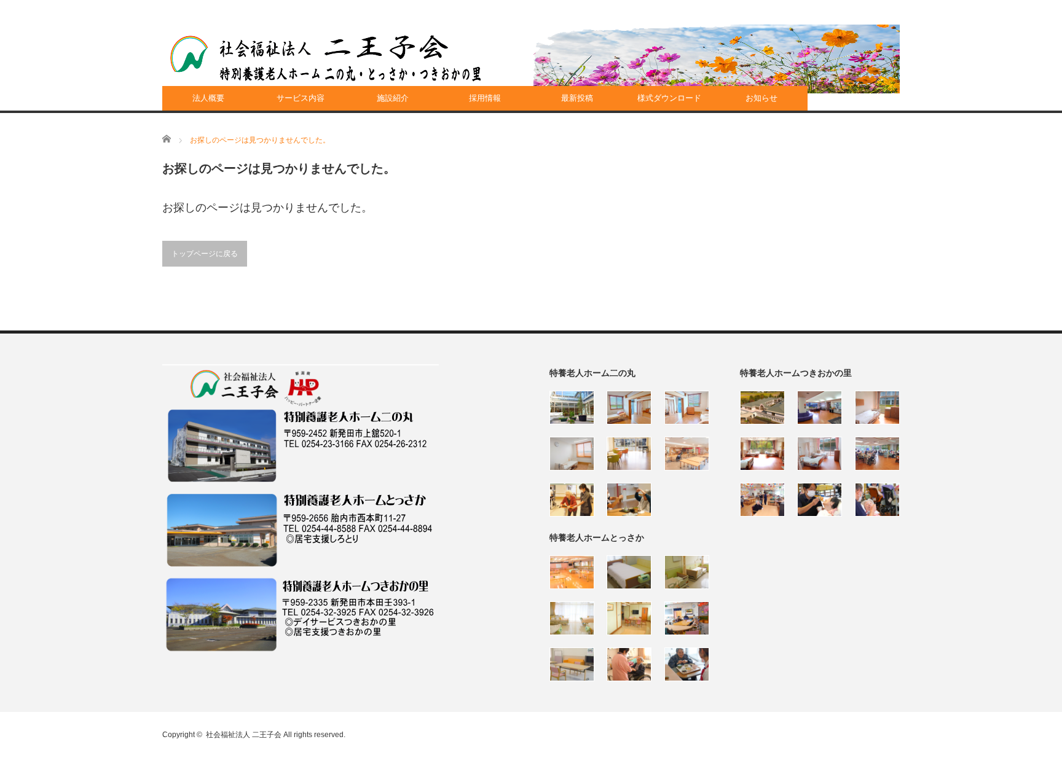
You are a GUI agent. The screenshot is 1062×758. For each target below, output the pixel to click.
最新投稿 (577, 98)
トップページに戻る (204, 253)
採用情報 (485, 98)
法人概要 (208, 98)
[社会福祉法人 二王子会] (325, 58)
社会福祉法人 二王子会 (243, 734)
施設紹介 (393, 98)
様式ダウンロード (669, 98)
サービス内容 (300, 98)
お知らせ (761, 98)
